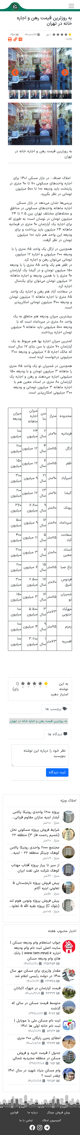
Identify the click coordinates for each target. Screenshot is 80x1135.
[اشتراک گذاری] (20, 40)
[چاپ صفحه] (10, 40)
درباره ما (33, 1112)
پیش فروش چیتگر (58, 1112)
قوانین (14, 1112)
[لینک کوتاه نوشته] (15, 40)
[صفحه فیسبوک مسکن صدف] (32, 1129)
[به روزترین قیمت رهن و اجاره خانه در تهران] (40, 69)
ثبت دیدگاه (57, 772)
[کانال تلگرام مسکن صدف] (47, 1129)
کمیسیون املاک (51, 1120)
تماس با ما (26, 1120)
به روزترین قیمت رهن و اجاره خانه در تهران (38, 721)
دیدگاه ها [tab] (56, 734)
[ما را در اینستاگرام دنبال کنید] (39, 1129)
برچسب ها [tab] (54, 709)
